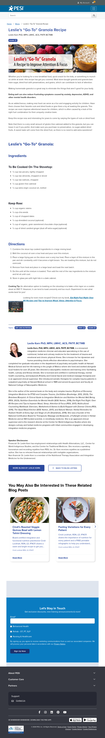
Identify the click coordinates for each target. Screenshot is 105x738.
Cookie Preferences (90, 729)
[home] (16, 8)
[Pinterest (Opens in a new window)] (58, 712)
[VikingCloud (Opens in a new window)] (16, 730)
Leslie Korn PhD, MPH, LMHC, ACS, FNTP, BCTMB (30, 34)
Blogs (17, 24)
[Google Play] (90, 720)
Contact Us (20, 700)
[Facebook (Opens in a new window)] (39, 712)
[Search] (94, 15)
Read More (17, 557)
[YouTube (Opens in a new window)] (65, 712)
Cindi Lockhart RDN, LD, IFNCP (23, 550)
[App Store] (75, 720)
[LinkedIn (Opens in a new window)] (52, 712)
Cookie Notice (77, 729)
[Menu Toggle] (94, 8)
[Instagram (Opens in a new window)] (45, 712)
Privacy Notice (59, 644)
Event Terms (72, 727)
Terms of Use (61, 727)
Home (9, 24)
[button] (12, 40)
